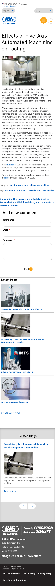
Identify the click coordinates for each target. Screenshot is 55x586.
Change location (10, 6)
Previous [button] (23, 506)
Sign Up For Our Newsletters (22, 556)
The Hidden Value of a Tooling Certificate (21, 309)
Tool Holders (30, 185)
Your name (8, 219)
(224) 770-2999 (11, 551)
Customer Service (11, 573)
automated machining (16, 190)
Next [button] (32, 506)
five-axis (32, 190)
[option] (27, 470)
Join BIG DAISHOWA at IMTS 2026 (17, 372)
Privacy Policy (44, 573)
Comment (8, 240)
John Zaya (41, 190)
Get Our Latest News (10, 413)
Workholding (43, 185)
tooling (50, 190)
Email (6, 229)
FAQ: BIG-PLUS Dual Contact (14, 402)
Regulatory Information (14, 580)
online (6, 177)
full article (11, 164)
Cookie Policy (29, 573)
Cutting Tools (16, 185)
